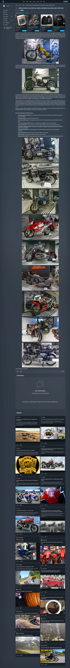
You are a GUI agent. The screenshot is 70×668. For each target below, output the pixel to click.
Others (23, 5)
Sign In (66, 1)
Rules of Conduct (9, 28)
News (6, 24)
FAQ (4, 27)
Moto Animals (25, 13)
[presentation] (17, 23)
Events (38, 1)
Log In (27, 401)
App (44, 1)
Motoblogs (7, 22)
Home (24, 1)
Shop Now (24, 30)
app (35, 401)
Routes (34, 1)
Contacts (7, 27)
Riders (27, 1)
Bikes (31, 1)
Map (41, 1)
